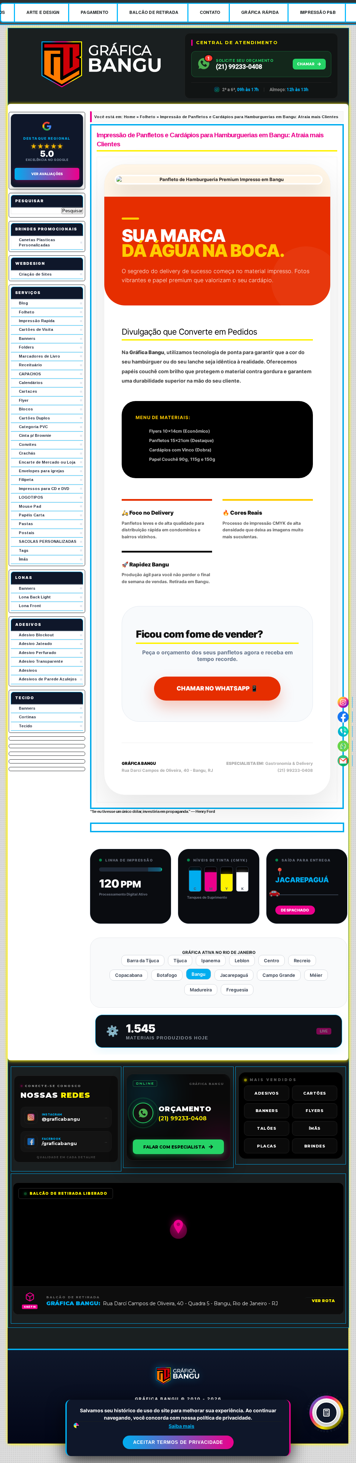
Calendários (31, 383)
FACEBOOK (51, 1139)
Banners (27, 338)
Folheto (26, 312)
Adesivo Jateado (35, 643)
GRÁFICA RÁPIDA (260, 12)
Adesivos (28, 670)
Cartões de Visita (36, 329)
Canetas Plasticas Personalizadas (37, 242)
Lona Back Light (35, 597)
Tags (24, 550)
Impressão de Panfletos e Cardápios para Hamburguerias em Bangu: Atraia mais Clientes (210, 139)
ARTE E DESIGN (43, 12)
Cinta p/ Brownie (35, 435)
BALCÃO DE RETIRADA (154, 12)
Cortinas (27, 717)
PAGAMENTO (94, 12)
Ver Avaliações (47, 174)
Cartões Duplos (34, 418)
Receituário (30, 365)
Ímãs (23, 559)
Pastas (26, 524)
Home (129, 117)
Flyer (24, 400)
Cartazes (28, 391)
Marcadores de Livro (39, 356)
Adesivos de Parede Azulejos (48, 679)
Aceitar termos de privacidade (178, 1442)
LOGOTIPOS (31, 497)
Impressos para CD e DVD (44, 489)
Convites (28, 444)
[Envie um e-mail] (343, 760)
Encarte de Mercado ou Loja (47, 462)
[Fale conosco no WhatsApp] (343, 746)
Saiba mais (181, 1426)
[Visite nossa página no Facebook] (343, 716)
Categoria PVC (33, 427)
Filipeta (26, 479)
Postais (26, 533)
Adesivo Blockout (36, 635)
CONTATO (210, 12)
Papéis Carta (31, 515)
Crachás (27, 453)
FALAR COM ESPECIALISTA (174, 1147)
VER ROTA (323, 1300)
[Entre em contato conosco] (343, 731)
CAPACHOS (30, 374)
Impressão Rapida (37, 321)
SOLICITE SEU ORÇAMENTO (244, 60)
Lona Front (30, 606)
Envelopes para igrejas (41, 471)
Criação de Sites (35, 274)
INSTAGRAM (52, 1114)
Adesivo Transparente (41, 661)
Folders (26, 347)
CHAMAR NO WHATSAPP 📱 (217, 688)
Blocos (26, 409)
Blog (23, 303)
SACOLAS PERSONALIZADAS (47, 541)
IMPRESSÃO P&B (318, 12)
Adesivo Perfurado (37, 653)
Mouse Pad (30, 506)
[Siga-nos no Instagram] (343, 702)
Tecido (25, 726)
